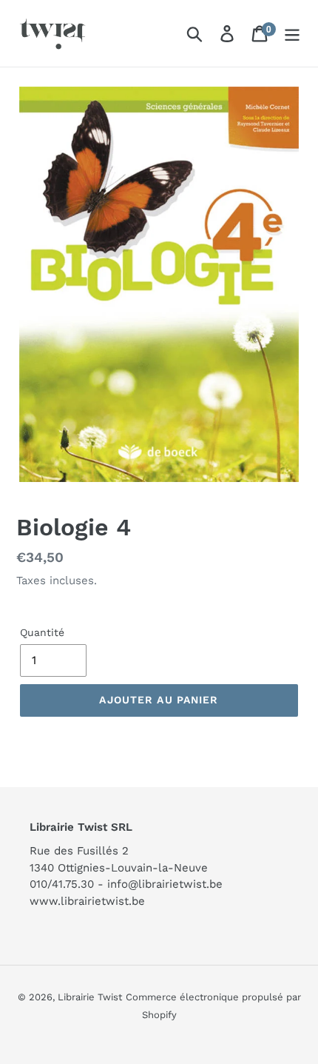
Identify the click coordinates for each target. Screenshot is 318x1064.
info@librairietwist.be (165, 884)
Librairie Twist (90, 997)
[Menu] (292, 33)
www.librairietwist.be (87, 901)
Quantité (42, 632)
